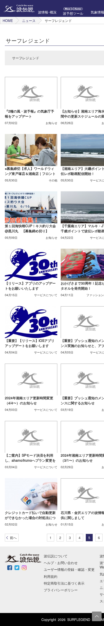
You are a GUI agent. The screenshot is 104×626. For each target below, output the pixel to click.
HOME (8, 20)
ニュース (29, 20)
